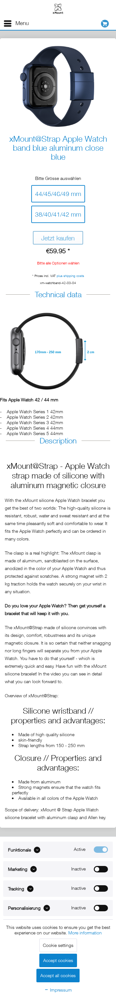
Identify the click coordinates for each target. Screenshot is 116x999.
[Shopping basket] (106, 24)
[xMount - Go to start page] (58, 8)
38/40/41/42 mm (58, 214)
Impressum (60, 990)
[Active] (101, 849)
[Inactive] (101, 869)
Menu (22, 23)
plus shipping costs (70, 276)
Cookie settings (58, 945)
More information (85, 932)
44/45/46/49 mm (58, 193)
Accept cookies (58, 960)
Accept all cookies (58, 975)
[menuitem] (16, 23)
